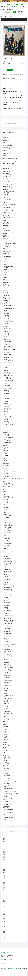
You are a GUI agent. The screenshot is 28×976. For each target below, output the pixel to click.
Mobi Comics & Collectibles (13, 5)
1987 (4, 877)
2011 (4, 916)
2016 (4, 924)
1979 (4, 864)
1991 (4, 884)
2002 (4, 901)
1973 (4, 854)
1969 (4, 848)
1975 (4, 857)
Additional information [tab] (15, 83)
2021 (4, 932)
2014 (4, 921)
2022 (4, 934)
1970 (4, 849)
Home (4, 121)
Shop (7, 121)
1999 (4, 897)
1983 (4, 870)
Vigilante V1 (12, 78)
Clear (23, 63)
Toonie (21, 74)
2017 (4, 926)
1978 (4, 862)
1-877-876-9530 (4, 954)
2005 (4, 906)
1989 (4, 880)
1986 (6, 78)
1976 (4, 859)
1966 (4, 843)
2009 (4, 913)
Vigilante (5, 76)
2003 (4, 903)
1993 (4, 887)
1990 (4, 882)
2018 (4, 928)
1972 (4, 853)
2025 (4, 939)
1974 (4, 856)
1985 (4, 874)
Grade (4, 63)
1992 (4, 885)
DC (8, 74)
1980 (4, 866)
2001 (4, 900)
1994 (4, 888)
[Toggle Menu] (26, 19)
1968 (4, 846)
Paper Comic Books (14, 74)
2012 (4, 918)
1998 (4, 895)
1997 (4, 893)
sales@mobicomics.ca (5, 952)
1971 (4, 851)
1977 (4, 861)
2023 (4, 936)
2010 (4, 915)
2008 (4, 911)
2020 (4, 931)
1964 (4, 839)
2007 (4, 910)
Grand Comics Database (14, 968)
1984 (4, 872)
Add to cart (10, 70)
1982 (4, 869)
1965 (4, 841)
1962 (4, 836)
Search (14, 12)
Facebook (3, 964)
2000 (4, 898)
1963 (4, 838)
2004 (4, 905)
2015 (4, 923)
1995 (4, 890)
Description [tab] (5, 83)
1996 (4, 892)
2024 (4, 937)
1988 (4, 879)
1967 (4, 844)
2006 (4, 908)
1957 (4, 835)
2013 (4, 919)
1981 (4, 867)
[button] (23, 27)
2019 (4, 929)
